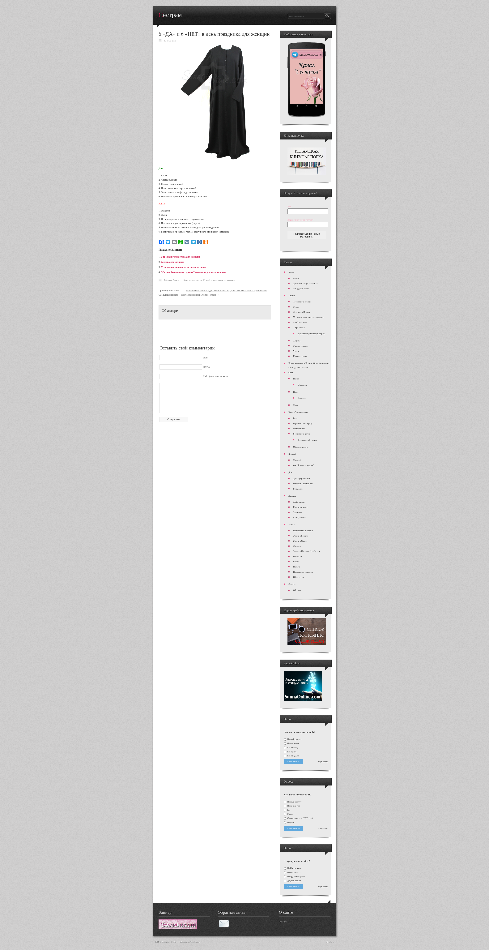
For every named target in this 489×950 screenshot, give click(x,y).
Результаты (322, 762)
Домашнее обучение (307, 439)
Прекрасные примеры (303, 571)
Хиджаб (292, 453)
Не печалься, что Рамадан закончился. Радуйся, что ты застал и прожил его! (226, 290)
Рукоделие (298, 488)
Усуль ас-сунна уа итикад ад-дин (308, 317)
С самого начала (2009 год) (300, 818)
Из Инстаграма (294, 868)
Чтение (296, 350)
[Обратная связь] (224, 926)
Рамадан (302, 397)
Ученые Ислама (300, 345)
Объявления (298, 577)
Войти (174, 941)
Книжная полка (300, 356)
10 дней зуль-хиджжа (213, 280)
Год (289, 810)
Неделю (290, 822)
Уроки (296, 306)
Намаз (296, 378)
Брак (295, 418)
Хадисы (296, 340)
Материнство (299, 428)
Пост (295, 391)
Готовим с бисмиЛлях (303, 483)
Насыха (296, 566)
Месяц (290, 814)
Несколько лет (293, 805)
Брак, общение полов (298, 412)
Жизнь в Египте (300, 535)
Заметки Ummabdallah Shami (306, 551)
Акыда (291, 272)
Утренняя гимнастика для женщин (180, 256)
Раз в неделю (293, 755)
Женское (292, 495)
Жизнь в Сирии (300, 540)
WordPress (194, 941)
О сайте (292, 584)
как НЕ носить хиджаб (303, 465)
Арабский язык (300, 322)
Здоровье (297, 512)
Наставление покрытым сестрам (198, 294)
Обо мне (297, 590)
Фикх (290, 372)
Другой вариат (294, 880)
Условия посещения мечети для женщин (183, 267)
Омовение (302, 384)
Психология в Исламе (303, 530)
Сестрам (170, 14)
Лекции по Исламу (301, 311)
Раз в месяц (292, 747)
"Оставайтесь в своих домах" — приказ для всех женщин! (193, 272)
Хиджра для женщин (172, 261)
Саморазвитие (299, 517)
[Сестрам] (178, 928)
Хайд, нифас (299, 501)
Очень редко (293, 743)
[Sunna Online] (303, 700)
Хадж (295, 405)
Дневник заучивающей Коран (311, 333)
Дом (290, 472)
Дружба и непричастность (305, 283)
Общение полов (300, 446)
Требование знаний (302, 301)
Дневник (297, 546)
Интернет (297, 556)
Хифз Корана (299, 327)
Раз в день (291, 751)
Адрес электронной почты (300, 219)
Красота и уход (300, 507)
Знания (291, 295)
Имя (289, 206)
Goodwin (330, 941)
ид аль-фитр (229, 280)
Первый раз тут (294, 739)
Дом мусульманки (301, 478)
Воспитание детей (301, 433)
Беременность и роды (303, 423)
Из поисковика (293, 872)
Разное (176, 280)
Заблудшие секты (301, 288)
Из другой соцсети (296, 876)
